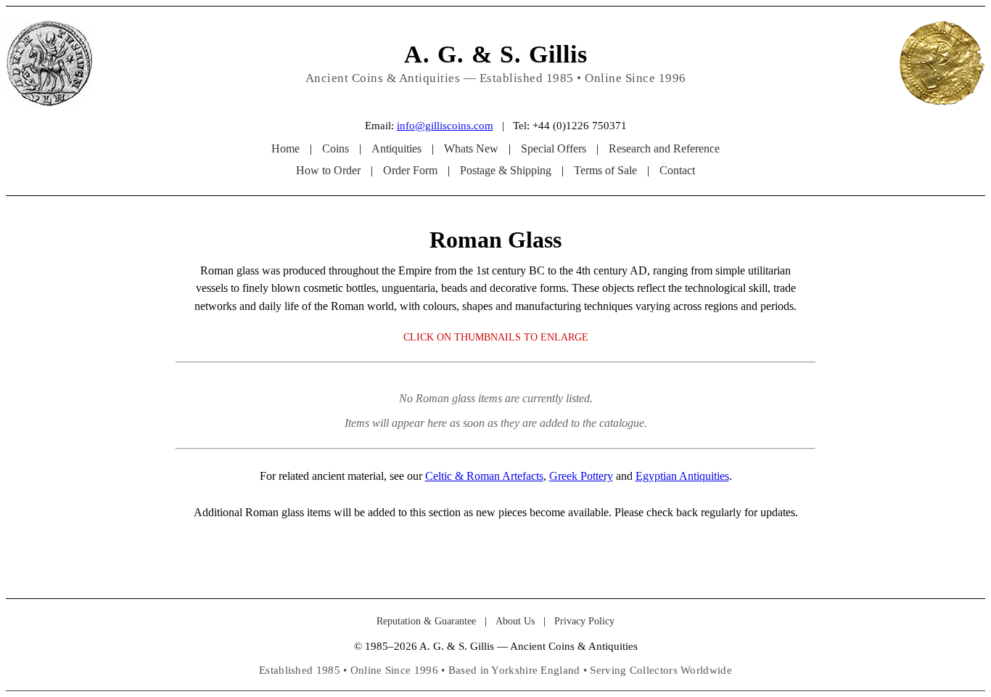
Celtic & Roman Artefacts (484, 476)
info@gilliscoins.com (445, 125)
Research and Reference (664, 148)
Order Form (410, 170)
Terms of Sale (605, 170)
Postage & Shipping (505, 170)
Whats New (471, 148)
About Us (515, 621)
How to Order (328, 170)
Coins (335, 148)
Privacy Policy (584, 621)
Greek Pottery (581, 476)
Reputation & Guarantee (426, 621)
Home (285, 148)
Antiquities (396, 148)
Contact (677, 170)
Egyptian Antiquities (682, 476)
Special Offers (553, 148)
